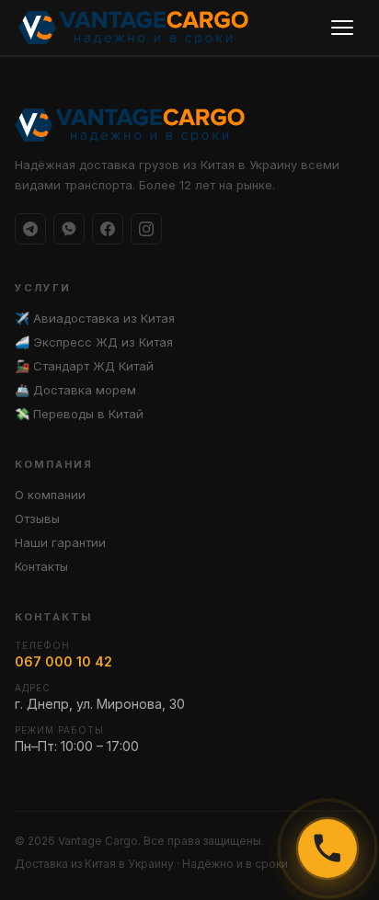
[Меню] (342, 27)
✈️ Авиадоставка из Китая (95, 318)
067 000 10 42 (63, 661)
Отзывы (37, 518)
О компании (50, 494)
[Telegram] (30, 229)
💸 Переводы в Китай (79, 413)
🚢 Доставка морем (75, 389)
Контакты (41, 566)
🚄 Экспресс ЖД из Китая (94, 342)
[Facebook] (107, 229)
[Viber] (69, 229)
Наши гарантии (60, 542)
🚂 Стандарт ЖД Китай (84, 366)
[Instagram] (146, 229)
